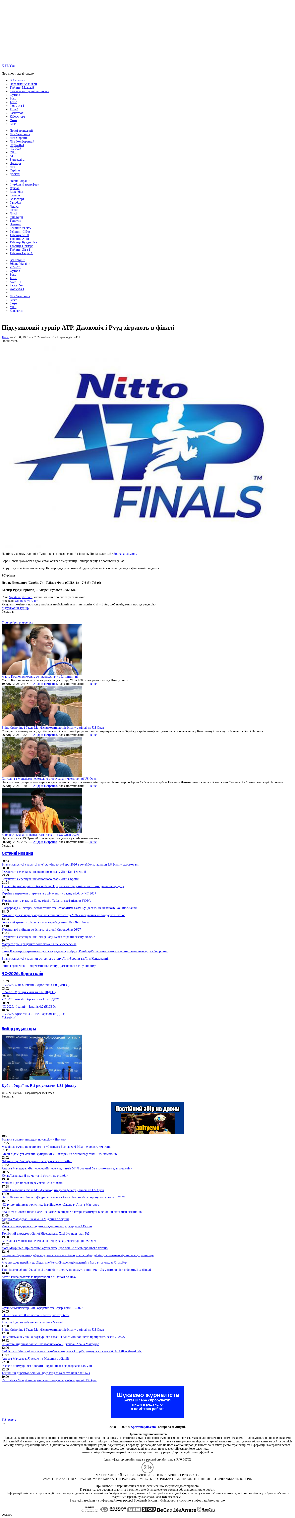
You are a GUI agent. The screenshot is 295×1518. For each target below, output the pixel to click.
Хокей (14, 109)
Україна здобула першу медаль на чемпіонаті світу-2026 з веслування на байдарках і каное (63, 915)
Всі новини (17, 80)
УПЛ (13, 152)
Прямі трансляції (21, 130)
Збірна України (20, 181)
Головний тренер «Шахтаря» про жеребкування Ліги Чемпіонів (45, 922)
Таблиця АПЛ (19, 238)
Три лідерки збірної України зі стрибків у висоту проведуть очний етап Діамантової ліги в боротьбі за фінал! (76, 1269)
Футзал (14, 188)
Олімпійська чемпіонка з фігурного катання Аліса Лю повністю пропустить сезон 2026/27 (63, 1197)
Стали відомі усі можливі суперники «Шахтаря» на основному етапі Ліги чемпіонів (59, 1154)
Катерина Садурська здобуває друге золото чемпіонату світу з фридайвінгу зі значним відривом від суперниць (78, 1255)
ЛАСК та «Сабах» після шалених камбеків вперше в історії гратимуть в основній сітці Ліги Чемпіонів (72, 1211)
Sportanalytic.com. (125, 553)
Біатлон (15, 195)
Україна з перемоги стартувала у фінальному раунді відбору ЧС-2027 (49, 893)
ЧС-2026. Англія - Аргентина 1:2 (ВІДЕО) (30, 999)
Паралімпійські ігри (23, 84)
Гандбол (15, 202)
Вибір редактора (19, 1028)
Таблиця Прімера (21, 246)
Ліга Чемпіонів (20, 134)
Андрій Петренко (45, 683)
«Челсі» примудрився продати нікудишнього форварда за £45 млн (47, 1226)
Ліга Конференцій (22, 141)
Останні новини (17, 853)
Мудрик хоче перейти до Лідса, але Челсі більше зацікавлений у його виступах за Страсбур (64, 1262)
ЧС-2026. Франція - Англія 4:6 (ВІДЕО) (29, 992)
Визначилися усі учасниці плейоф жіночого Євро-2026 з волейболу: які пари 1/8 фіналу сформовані (70, 864)
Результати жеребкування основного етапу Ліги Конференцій (44, 871)
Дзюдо (14, 206)
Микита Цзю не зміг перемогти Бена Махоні (32, 1183)
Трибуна (15, 220)
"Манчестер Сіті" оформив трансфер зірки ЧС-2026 (37, 1161)
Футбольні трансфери (24, 184)
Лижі (13, 213)
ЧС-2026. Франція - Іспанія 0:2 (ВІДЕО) (29, 1006)
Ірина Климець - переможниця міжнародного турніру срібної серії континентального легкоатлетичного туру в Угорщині (85, 951)
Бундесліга (17, 159)
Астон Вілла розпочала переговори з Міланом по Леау (39, 1277)
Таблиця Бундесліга (23, 242)
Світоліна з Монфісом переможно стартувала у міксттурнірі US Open (49, 778)
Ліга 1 (14, 166)
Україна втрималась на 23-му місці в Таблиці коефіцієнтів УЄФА (46, 900)
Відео (13, 123)
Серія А (15, 170)
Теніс (13, 102)
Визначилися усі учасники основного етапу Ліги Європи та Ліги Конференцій (56, 958)
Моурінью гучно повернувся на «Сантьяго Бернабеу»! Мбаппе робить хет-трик (56, 1146)
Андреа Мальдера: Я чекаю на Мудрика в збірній (35, 1219)
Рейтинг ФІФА (20, 231)
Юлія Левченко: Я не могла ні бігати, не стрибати (35, 1175)
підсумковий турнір (15, 608)
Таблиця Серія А (21, 253)
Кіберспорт (17, 116)
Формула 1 (17, 105)
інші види (16, 217)
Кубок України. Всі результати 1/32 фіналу (39, 1085)
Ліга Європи (18, 137)
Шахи (14, 209)
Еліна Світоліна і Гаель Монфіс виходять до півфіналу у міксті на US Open (53, 727)
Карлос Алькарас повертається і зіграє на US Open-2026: (40, 834)
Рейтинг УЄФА (20, 228)
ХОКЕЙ (15, 281)
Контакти (16, 310)
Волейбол (16, 191)
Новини (15, 224)
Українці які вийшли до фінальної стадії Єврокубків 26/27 (41, 929)
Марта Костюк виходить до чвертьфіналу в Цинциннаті (40, 676)
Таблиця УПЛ (19, 235)
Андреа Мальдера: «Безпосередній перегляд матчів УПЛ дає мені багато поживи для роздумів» (67, 1168)
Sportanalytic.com (20, 597)
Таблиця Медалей (22, 87)
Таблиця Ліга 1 (20, 249)
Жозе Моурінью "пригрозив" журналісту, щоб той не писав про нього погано (55, 1248)
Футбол (15, 94)
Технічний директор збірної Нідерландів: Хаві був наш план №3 (46, 1233)
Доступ (15, 174)
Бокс (13, 98)
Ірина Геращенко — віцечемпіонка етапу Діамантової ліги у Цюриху (49, 965)
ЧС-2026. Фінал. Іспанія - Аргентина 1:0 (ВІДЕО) (35, 985)
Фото (13, 120)
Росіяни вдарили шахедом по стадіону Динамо (34, 1139)
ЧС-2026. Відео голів (22, 973)
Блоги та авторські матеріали (29, 91)
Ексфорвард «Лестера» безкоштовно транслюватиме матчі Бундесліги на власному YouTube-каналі (69, 908)
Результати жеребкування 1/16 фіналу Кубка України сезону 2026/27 (48, 936)
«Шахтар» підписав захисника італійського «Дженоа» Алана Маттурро (50, 1204)
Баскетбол (16, 113)
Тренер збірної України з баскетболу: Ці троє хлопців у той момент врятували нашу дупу (63, 886)
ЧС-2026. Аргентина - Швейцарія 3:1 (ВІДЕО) (33, 1013)
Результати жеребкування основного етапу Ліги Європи (40, 879)
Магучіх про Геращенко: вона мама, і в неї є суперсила (39, 944)
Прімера (15, 163)
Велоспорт (17, 199)
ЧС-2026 (15, 148)
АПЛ (13, 156)
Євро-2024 (17, 145)
